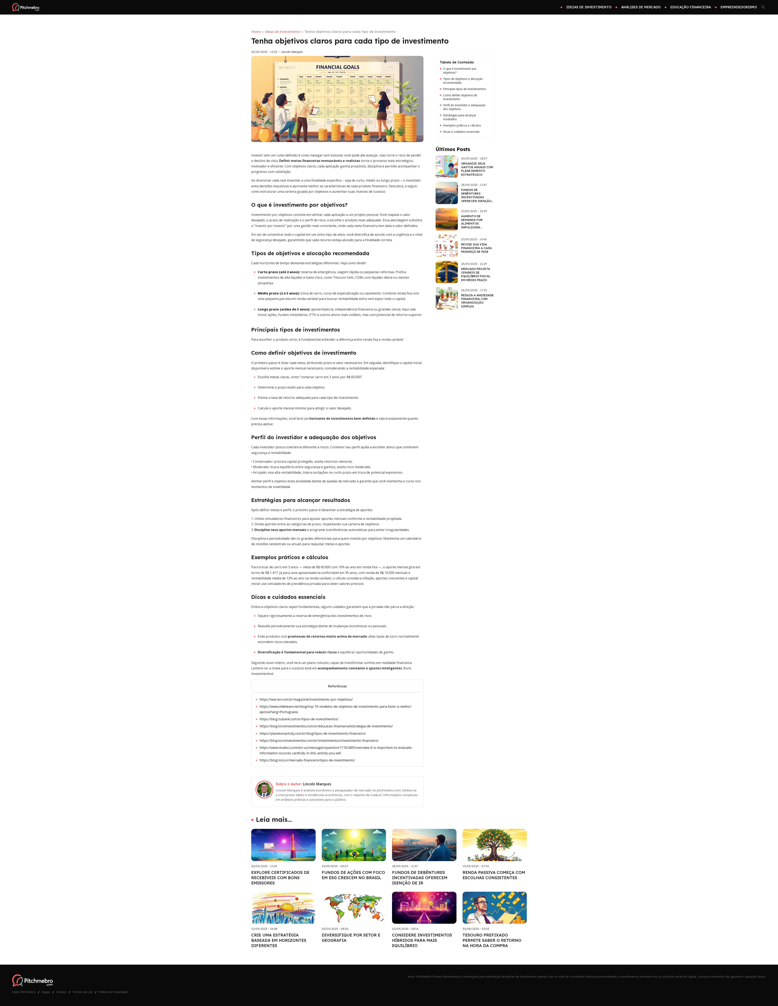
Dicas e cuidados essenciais (461, 132)
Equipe (46, 992)
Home (256, 31)
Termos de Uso (82, 992)
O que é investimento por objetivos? (460, 70)
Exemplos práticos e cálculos (462, 125)
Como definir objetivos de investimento (460, 97)
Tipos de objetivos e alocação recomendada (463, 81)
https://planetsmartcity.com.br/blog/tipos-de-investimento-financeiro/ (313, 733)
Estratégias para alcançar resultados (459, 117)
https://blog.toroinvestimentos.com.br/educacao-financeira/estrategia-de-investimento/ (326, 726)
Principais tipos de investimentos (464, 89)
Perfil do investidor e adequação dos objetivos (464, 107)
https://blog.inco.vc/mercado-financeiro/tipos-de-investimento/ (307, 760)
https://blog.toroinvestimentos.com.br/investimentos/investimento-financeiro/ (319, 740)
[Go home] (25, 7)
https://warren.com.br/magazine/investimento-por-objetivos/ (306, 699)
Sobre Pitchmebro (24, 992)
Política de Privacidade (113, 992)
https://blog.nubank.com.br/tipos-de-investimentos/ (299, 719)
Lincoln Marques (292, 52)
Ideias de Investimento (282, 31)
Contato (61, 992)
